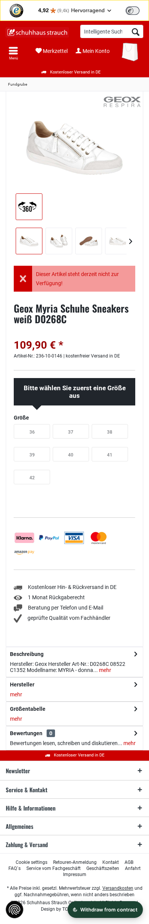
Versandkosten (117, 888)
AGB (129, 862)
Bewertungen (26, 733)
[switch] (132, 10)
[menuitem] (13, 53)
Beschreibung (27, 654)
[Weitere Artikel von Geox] (122, 102)
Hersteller (22, 684)
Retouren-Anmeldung (75, 862)
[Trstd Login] (137, 10)
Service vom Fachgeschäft (53, 868)
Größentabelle (27, 709)
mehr (104, 670)
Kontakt (110, 862)
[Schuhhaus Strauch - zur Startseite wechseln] (37, 32)
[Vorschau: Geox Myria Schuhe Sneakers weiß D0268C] (29, 241)
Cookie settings (31, 862)
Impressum (74, 874)
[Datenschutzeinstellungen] (14, 909)
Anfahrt (133, 868)
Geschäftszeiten (102, 868)
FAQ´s (14, 868)
